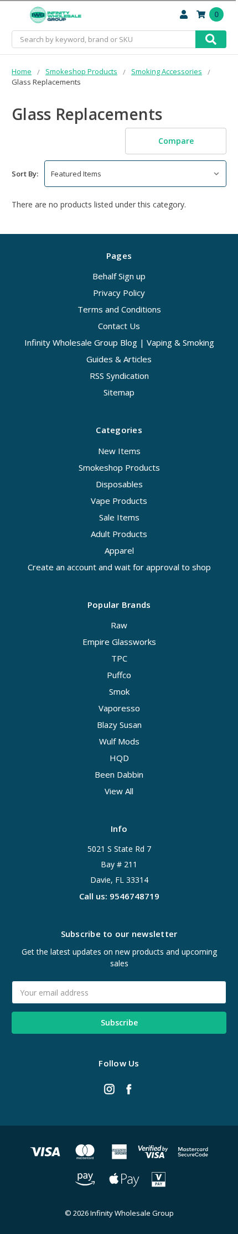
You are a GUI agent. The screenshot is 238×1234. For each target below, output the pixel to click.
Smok (119, 691)
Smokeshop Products (119, 467)
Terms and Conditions (119, 309)
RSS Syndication (119, 375)
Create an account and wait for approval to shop (119, 566)
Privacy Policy (119, 292)
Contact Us (119, 325)
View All (119, 790)
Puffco (119, 674)
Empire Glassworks (119, 641)
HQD (119, 757)
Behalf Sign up (119, 276)
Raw (119, 625)
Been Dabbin (119, 774)
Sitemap (119, 392)
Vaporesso (119, 708)
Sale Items (119, 517)
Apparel (119, 550)
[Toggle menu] (15, 15)
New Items (119, 450)
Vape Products (119, 500)
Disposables (119, 484)
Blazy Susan (119, 724)
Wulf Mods (119, 741)
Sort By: (25, 174)
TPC (119, 658)
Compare (176, 141)
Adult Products (119, 533)
